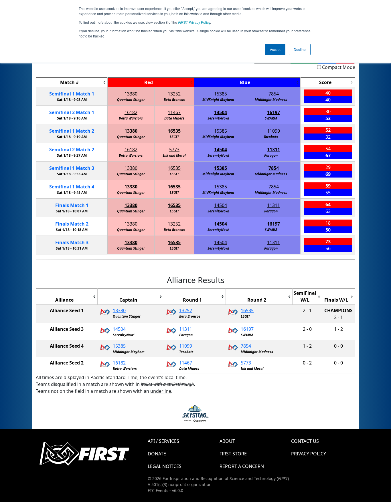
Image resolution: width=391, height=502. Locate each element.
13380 (131, 94)
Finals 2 (71, 224)
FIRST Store (233, 454)
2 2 (71, 149)
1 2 (71, 131)
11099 (273, 131)
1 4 (71, 187)
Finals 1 (71, 205)
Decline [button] (300, 49)
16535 (174, 131)
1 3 (71, 168)
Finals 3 (71, 242)
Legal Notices (164, 466)
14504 (220, 112)
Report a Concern (242, 466)
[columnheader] (72, 82)
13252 (174, 94)
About (227, 441)
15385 (220, 94)
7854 (273, 94)
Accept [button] (275, 49)
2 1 (71, 112)
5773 (174, 149)
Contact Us (305, 441)
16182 (131, 112)
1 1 (71, 94)
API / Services (163, 441)
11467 (174, 112)
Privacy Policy (194, 22)
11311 (273, 149)
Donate (157, 454)
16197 (273, 112)
